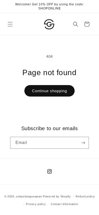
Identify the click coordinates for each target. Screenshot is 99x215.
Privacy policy (36, 204)
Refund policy (85, 196)
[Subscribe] (83, 143)
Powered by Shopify (57, 196)
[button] (10, 24)
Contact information (64, 204)
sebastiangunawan (29, 196)
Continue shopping (49, 91)
